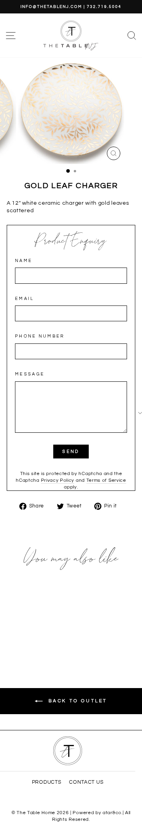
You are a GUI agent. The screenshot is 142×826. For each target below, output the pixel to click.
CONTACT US (86, 782)
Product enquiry (71, 241)
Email (24, 298)
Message (30, 374)
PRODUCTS (47, 782)
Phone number (40, 336)
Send (70, 451)
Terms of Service (106, 480)
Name (23, 260)
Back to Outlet (76, 700)
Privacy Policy (58, 480)
